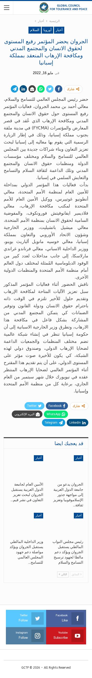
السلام (34, 30)
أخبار (59, 30)
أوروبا (47, 30)
